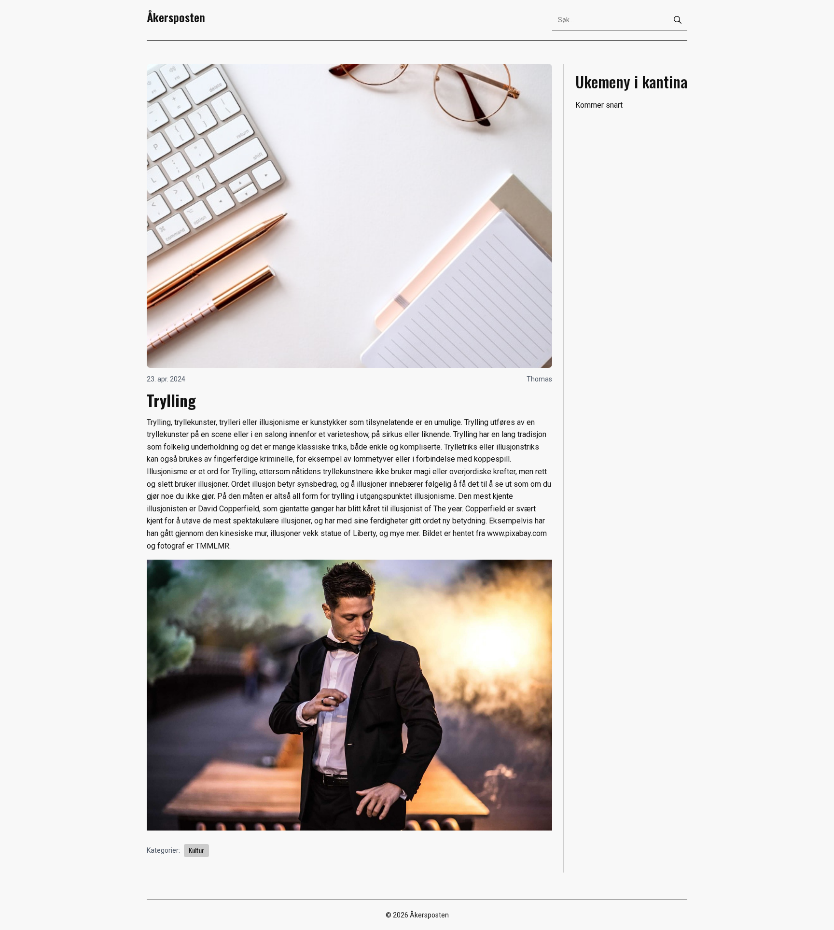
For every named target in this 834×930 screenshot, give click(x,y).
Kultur (196, 850)
